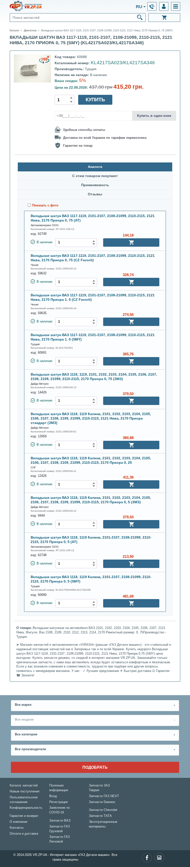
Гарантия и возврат (24, 816)
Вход (53, 796)
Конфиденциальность (26, 807)
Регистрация (58, 802)
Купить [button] (95, 99)
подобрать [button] (95, 767)
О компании (18, 822)
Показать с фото (45, 205)
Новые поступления (24, 791)
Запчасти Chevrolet (103, 810)
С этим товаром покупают (95, 176)
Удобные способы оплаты (84, 130)
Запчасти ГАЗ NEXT (104, 796)
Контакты (17, 827)
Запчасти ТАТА (100, 816)
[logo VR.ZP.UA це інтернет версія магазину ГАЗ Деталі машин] (26, 6)
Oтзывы (95, 194)
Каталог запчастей (24, 785)
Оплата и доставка (24, 833)
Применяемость (95, 185)
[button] (175, 6)
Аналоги (95, 167)
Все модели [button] (24, 719)
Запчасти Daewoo (102, 802)
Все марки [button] (23, 704)
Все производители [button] (30, 749)
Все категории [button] (26, 734)
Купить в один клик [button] (154, 116)
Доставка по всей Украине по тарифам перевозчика (104, 138)
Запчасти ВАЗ (60, 820)
